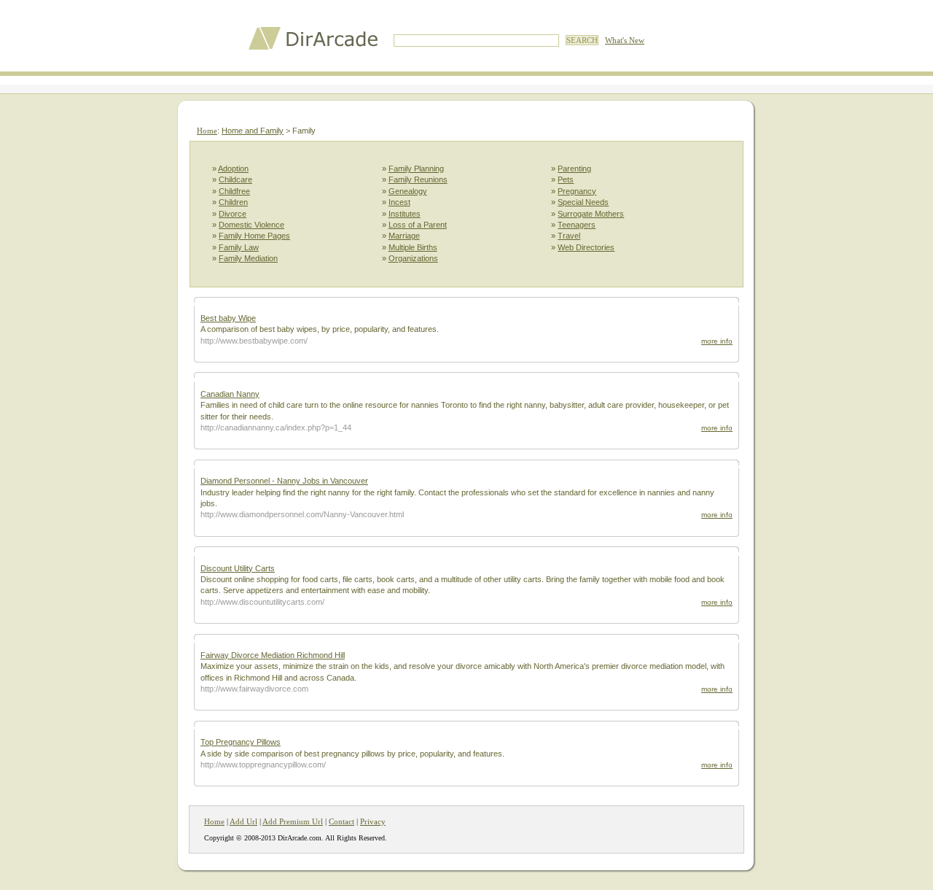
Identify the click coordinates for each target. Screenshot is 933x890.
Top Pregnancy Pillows (240, 742)
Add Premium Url (292, 821)
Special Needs (583, 202)
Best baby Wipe (228, 318)
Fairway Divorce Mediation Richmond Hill (272, 655)
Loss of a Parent (418, 224)
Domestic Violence (251, 224)
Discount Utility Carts (237, 568)
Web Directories (586, 247)
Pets (566, 179)
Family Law (239, 247)
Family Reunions (418, 179)
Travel (569, 235)
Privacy (373, 821)
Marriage (404, 235)
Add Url (243, 821)
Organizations (413, 258)
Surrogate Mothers (591, 213)
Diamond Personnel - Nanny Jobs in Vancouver (284, 480)
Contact (341, 821)
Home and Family (253, 130)
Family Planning (416, 168)
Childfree (234, 191)
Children (233, 202)
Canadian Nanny (229, 394)
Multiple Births (413, 247)
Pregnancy (577, 191)
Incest (399, 202)
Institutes (405, 213)
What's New (624, 40)
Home (207, 130)
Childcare (235, 179)
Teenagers (577, 224)
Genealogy (408, 191)
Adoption (233, 168)
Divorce (232, 213)
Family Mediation (248, 258)
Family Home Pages (254, 235)
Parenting (574, 168)
